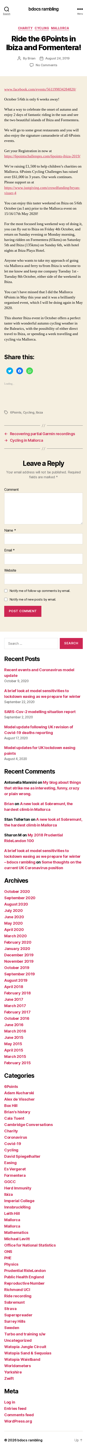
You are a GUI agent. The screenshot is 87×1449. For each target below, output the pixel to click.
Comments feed (19, 1415)
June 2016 (13, 1025)
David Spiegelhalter (22, 1156)
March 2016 (15, 1031)
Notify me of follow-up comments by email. (40, 591)
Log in (9, 1402)
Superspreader (18, 1315)
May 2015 (13, 1044)
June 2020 (14, 917)
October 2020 (17, 891)
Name (10, 530)
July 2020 (13, 910)
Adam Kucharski (19, 1093)
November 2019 (19, 961)
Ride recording (17, 1296)
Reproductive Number (24, 1283)
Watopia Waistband (22, 1359)
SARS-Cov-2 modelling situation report (40, 711)
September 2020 (19, 898)
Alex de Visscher (19, 1099)
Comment (11, 490)
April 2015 (13, 1050)
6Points (15, 412)
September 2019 (19, 974)
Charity (25, 28)
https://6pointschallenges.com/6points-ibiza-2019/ (42, 156)
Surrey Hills (14, 1321)
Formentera (15, 1175)
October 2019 (16, 967)
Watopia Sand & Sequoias (27, 1353)
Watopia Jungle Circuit (25, 1347)
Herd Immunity (17, 1188)
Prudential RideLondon (25, 1270)
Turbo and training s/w (24, 1334)
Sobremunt (14, 1302)
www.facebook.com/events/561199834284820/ (40, 89)
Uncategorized (18, 1340)
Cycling (42, 28)
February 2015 (17, 1063)
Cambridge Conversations (28, 1124)
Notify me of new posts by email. (33, 599)
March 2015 (15, 1056)
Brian (31, 58)
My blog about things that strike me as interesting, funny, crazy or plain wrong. (42, 788)
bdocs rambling (44, 9)
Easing (10, 1162)
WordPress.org (18, 1421)
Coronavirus (15, 1137)
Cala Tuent (14, 1118)
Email (9, 550)
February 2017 (17, 1012)
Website (10, 570)
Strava (10, 1308)
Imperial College (19, 1201)
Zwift (9, 1378)
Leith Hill (12, 1213)
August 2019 (15, 980)
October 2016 (16, 1018)
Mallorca (60, 28)
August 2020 (16, 904)
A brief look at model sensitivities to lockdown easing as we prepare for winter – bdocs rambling (42, 856)
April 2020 (14, 929)
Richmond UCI (17, 1289)
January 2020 (17, 948)
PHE (7, 1258)
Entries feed (15, 1408)
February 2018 (17, 993)
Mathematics (16, 1232)
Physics (11, 1264)
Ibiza (39, 412)
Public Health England (24, 1277)
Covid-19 (12, 1143)
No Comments (46, 65)
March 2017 (15, 1006)
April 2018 (13, 986)
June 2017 (13, 999)
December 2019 (19, 955)
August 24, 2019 (57, 58)
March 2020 (15, 936)
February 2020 (17, 942)
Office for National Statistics (30, 1245)
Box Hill (11, 1105)
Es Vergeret (15, 1169)
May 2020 (13, 923)
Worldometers (17, 1366)
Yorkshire (13, 1372)
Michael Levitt (17, 1239)
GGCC (10, 1182)
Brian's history (17, 1112)
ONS (8, 1251)
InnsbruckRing (17, 1207)
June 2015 (13, 1037)
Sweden (11, 1327)
